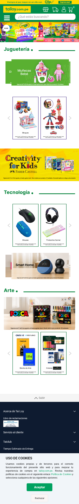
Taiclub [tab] (7, 441)
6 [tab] (44, 35)
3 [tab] (35, 35)
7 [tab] (48, 35)
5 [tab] (41, 35)
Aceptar (39, 487)
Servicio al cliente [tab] (13, 432)
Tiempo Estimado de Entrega (18, 448)
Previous (9, 118)
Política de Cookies (61, 474)
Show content (6, 28)
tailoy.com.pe (46, 471)
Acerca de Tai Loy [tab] (13, 411)
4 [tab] (38, 35)
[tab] (39, 451)
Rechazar (39, 498)
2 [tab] (32, 35)
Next (69, 118)
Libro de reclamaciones (15, 418)
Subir (42, 397)
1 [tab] (29, 35)
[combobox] (45, 16)
